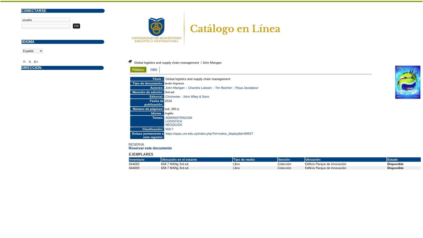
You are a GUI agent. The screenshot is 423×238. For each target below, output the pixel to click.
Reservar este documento (150, 148)
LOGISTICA (173, 121)
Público (138, 69)
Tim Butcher (223, 87)
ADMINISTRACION (178, 117)
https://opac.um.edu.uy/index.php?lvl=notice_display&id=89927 (209, 133)
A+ (36, 62)
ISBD (153, 69)
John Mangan (175, 87)
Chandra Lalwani (200, 87)
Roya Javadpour (247, 87)
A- (24, 61)
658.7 (169, 129)
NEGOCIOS (173, 124)
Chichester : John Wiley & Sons (187, 96)
